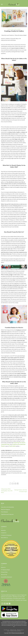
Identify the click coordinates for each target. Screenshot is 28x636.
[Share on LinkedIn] (18, 483)
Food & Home (10, 29)
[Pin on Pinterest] (15, 483)
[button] (2, 4)
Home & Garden (17, 29)
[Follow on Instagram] (5, 603)
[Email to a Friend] (13, 483)
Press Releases (4, 511)
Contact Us (3, 532)
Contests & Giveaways (6, 535)
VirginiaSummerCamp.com (7, 514)
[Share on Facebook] (10, 483)
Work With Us (4, 537)
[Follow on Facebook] (2, 603)
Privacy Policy (4, 572)
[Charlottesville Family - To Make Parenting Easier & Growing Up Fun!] (14, 4)
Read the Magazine (5, 509)
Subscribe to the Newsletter (7, 507)
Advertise (3, 530)
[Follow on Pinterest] (7, 603)
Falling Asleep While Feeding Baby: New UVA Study (6, 490)
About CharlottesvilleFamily (14, 630)
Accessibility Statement (6, 577)
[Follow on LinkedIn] (9, 603)
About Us (3, 567)
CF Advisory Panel (5, 569)
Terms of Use (4, 574)
